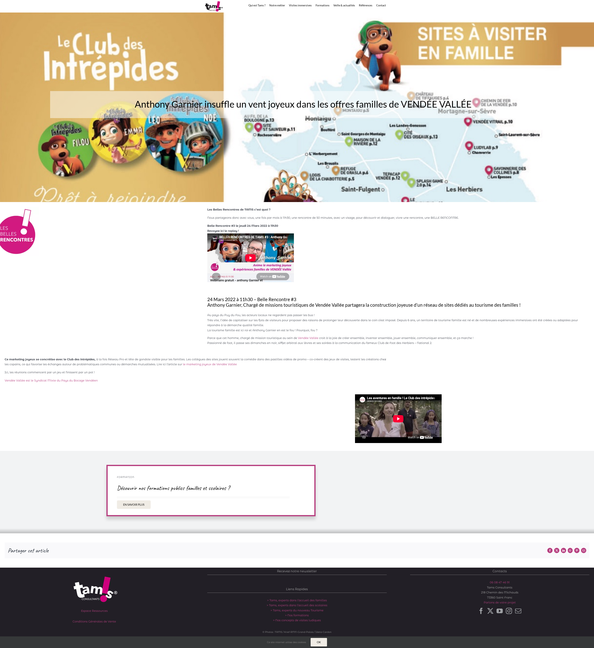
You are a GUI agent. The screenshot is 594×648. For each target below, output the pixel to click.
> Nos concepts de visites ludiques (297, 620)
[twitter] (490, 611)
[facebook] (481, 611)
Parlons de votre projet (500, 602)
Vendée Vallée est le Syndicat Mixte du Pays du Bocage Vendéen (51, 380)
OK (319, 642)
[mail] (518, 611)
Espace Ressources (94, 611)
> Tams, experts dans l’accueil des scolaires (297, 605)
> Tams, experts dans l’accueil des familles (297, 600)
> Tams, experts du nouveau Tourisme (297, 610)
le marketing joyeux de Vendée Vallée (210, 364)
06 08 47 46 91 (500, 582)
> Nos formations (297, 615)
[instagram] (509, 611)
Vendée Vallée (308, 338)
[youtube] (500, 611)
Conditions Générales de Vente (94, 621)
